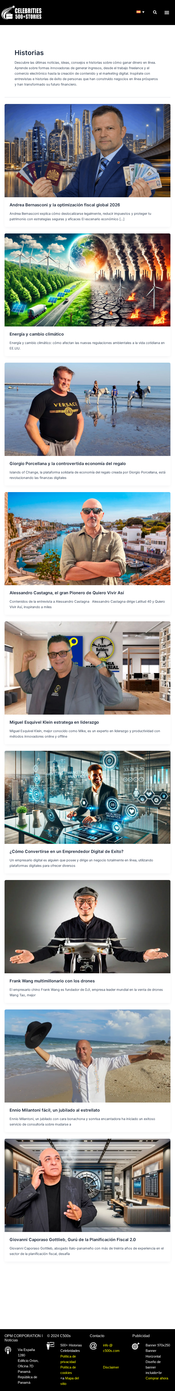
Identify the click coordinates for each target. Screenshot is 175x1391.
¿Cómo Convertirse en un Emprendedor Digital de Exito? (67, 851)
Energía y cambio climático (37, 333)
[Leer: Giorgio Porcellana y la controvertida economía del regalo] (87, 409)
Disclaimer (111, 1367)
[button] (155, 12)
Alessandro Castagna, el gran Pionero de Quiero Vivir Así (67, 592)
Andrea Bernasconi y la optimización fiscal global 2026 (65, 204)
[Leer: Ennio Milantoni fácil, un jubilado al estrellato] (87, 1056)
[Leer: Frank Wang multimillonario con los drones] (87, 926)
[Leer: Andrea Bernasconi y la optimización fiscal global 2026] (87, 150)
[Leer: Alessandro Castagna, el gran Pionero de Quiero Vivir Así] (87, 538)
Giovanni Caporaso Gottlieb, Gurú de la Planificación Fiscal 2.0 (73, 1239)
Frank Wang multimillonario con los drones (52, 980)
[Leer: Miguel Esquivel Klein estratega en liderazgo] (87, 668)
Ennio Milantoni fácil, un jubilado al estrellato (55, 1110)
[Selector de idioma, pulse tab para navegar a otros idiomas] (140, 12)
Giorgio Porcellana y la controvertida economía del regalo (68, 463)
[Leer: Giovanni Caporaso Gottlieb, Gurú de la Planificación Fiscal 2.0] (87, 1185)
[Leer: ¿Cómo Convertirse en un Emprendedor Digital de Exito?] (87, 797)
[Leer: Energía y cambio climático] (87, 280)
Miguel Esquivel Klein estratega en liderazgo (54, 722)
